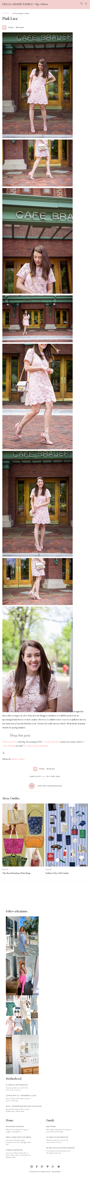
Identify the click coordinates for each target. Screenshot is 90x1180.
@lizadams (21, 911)
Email (58, 776)
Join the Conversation (46, 786)
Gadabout (58, 1171)
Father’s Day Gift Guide (57, 873)
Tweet (53, 776)
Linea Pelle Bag (9, 746)
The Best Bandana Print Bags (16, 873)
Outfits (5, 13)
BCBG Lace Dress (9, 742)
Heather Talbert (17, 759)
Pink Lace (10, 19)
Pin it (48, 776)
